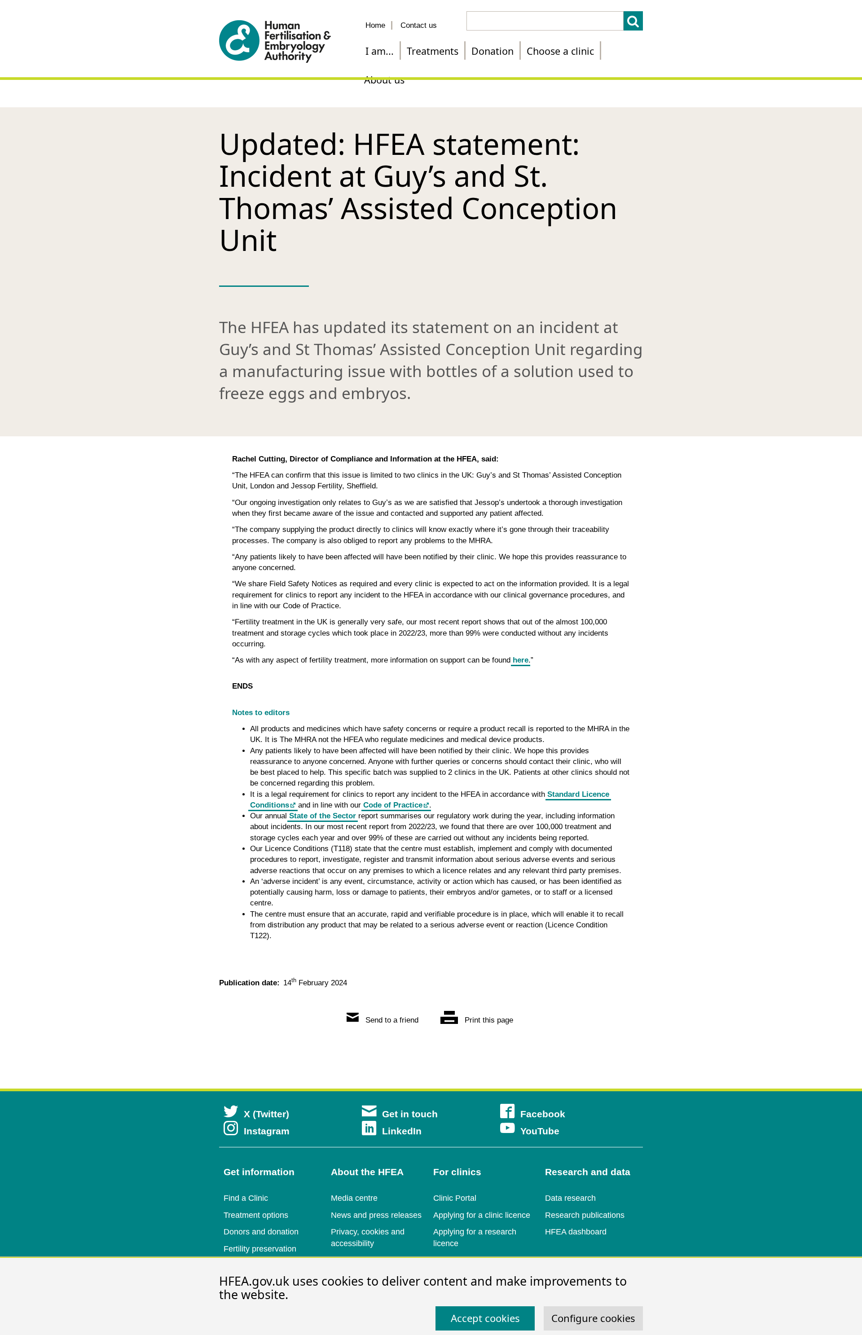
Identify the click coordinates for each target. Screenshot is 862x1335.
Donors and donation (261, 1231)
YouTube (539, 1131)
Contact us (418, 25)
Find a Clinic (246, 1198)
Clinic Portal (454, 1198)
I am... (379, 50)
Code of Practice (392, 805)
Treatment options (256, 1215)
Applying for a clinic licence (481, 1215)
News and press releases (376, 1215)
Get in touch (410, 1114)
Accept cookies (485, 1318)
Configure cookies (593, 1318)
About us (384, 79)
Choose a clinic (560, 50)
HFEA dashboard (576, 1231)
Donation (492, 50)
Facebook (542, 1114)
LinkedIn (402, 1131)
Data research (570, 1198)
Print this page (487, 1020)
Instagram (267, 1131)
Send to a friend (390, 1020)
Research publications (585, 1215)
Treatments (432, 50)
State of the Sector (322, 816)
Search (633, 21)
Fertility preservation (260, 1248)
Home (375, 25)
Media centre (354, 1198)
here (520, 660)
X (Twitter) (266, 1114)
